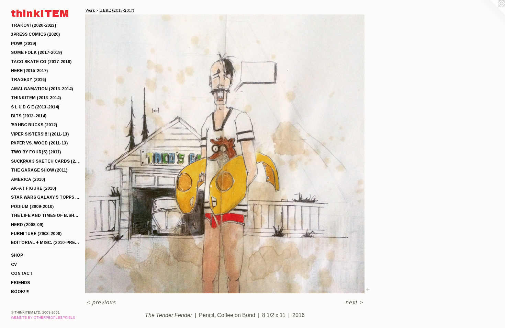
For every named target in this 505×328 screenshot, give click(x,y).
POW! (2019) (23, 43)
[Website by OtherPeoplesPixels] (491, 13)
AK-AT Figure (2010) (33, 188)
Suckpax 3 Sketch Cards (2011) (45, 161)
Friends (20, 282)
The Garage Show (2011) (39, 170)
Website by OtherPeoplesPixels (43, 317)
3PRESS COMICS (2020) (35, 34)
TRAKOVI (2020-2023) (33, 25)
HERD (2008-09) (27, 224)
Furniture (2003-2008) (36, 233)
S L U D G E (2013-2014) (35, 107)
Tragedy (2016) (28, 79)
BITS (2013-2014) (28, 116)
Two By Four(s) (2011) (36, 152)
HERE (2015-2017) (29, 70)
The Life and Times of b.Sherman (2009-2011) (45, 215)
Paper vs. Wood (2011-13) (39, 143)
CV (14, 264)
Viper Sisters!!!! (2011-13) (40, 134)
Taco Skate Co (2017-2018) (41, 61)
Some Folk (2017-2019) (36, 52)
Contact (22, 273)
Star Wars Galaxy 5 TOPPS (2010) (45, 197)
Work (90, 10)
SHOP (17, 255)
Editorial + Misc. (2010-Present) (45, 242)
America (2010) (28, 179)
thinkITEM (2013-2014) (36, 97)
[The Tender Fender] (224, 153)
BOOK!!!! (20, 291)
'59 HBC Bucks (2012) (34, 124)
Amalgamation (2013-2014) (42, 88)
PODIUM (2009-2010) (32, 206)
